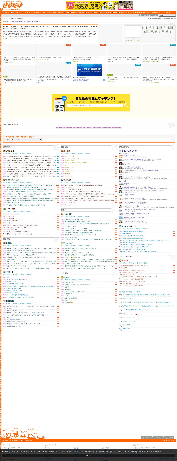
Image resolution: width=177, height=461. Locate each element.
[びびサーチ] (5, 12)
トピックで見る (131, 263)
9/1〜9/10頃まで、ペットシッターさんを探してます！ (19, 297)
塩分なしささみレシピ (127, 274)
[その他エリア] (166, 12)
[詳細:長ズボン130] (77, 128)
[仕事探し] (53, 12)
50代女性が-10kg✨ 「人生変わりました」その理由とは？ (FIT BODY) (24, 205)
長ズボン (65, 169)
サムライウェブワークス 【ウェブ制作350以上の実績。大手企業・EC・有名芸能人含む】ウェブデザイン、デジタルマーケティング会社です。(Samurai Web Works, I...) (29, 165)
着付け (6, 277)
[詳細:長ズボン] (81, 128)
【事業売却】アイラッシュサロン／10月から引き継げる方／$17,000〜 (81, 230)
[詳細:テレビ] (107, 128)
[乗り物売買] (73, 12)
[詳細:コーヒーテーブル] (61, 128)
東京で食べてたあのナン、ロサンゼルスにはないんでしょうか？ (138, 276)
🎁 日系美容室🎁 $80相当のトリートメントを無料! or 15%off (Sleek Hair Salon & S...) (28, 189)
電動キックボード (67, 160)
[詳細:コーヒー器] (117, 128)
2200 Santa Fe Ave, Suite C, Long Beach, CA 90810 (76, 232)
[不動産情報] (81, 12)
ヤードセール (8, 216)
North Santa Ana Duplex (69, 237)
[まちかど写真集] (122, 12)
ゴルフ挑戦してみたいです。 (12, 326)
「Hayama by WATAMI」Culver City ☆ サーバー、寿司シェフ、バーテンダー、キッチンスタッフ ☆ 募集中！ (30, 263)
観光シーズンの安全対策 (127, 242)
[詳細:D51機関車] (97, 128)
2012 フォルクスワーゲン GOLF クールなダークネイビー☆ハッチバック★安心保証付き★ (87, 200)
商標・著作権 (14, 440)
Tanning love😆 (67, 302)
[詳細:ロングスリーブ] (74, 128)
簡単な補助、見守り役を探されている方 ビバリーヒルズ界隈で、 (23, 323)
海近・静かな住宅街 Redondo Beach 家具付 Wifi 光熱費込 (78, 248)
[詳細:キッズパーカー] (84, 128)
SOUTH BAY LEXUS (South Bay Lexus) (15, 202)
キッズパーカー (67, 176)
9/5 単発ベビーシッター (11, 319)
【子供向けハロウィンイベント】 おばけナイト (17, 234)
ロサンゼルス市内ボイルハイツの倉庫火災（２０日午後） (136, 244)
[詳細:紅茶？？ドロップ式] (110, 128)
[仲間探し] (95, 12)
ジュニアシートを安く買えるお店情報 (131, 279)
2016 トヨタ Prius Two (69, 205)
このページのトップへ (168, 440)
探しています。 (9, 308)
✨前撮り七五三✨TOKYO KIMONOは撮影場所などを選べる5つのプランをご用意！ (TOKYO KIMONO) (30, 185)
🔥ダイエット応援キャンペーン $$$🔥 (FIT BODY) (18, 196)
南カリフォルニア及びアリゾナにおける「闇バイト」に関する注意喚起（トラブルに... (144, 240)
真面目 (64, 300)
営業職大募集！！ (9, 259)
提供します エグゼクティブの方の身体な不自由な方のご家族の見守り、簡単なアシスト (29, 286)
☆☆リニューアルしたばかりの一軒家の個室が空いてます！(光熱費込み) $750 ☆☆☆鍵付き (87, 261)
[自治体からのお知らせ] (16, 12)
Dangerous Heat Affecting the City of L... (131, 231)
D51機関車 (65, 173)
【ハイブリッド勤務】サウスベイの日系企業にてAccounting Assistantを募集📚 (26, 268)
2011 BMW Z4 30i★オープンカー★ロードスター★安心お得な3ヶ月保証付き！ (84, 196)
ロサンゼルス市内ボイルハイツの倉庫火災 (132, 249)
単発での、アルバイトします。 (13, 290)
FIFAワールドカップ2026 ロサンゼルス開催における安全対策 (137, 251)
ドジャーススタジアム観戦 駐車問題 (131, 285)
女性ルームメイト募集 (69, 250)
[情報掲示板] (60, 12)
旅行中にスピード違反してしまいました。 (132, 270)
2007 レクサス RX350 (68, 202)
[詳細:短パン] (104, 128)
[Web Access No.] (140, 12)
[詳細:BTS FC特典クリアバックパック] (120, 128)
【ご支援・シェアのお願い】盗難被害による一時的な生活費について (23, 312)
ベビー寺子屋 (8, 218)
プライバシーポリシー (26, 440)
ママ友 (64, 295)
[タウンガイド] (26, 12)
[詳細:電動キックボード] (64, 128)
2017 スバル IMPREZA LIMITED (71, 189)
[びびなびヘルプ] (148, 12)
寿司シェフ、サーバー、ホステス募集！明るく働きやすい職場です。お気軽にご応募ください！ (29, 252)
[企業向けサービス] (157, 12)
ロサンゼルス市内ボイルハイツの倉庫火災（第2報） (135, 247)
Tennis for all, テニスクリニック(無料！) (15, 227)
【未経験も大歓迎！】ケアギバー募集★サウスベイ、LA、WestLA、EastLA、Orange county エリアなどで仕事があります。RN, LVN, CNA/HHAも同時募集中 (30, 248)
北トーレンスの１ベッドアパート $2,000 (74, 228)
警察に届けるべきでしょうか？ (129, 283)
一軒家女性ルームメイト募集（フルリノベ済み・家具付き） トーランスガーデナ (85, 268)
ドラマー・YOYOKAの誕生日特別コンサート (17, 231)
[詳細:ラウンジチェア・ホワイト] (57, 128)
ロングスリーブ (67, 167)
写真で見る (23, 153)
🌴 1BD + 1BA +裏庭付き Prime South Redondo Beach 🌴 (78, 234)
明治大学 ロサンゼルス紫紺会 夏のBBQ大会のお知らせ (20, 225)
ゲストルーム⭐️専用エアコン (70, 257)
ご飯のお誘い (66, 293)
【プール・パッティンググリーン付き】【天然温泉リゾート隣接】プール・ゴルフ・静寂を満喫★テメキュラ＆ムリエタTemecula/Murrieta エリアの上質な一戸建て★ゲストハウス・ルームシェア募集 (88, 259)
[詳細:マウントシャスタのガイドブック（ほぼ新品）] (67, 128)
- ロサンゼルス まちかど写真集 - (133, 40)
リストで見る (6, 153)
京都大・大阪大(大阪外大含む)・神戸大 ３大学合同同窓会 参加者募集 (23, 315)
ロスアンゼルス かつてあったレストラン (132, 281)
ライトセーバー (67, 171)
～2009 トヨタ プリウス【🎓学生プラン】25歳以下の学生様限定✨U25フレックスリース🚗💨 (87, 194)
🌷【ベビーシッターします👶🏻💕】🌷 (15, 279)
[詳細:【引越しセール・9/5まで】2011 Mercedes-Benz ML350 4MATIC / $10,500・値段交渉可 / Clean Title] (71, 128)
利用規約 (5, 440)
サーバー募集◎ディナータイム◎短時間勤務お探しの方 (20, 250)
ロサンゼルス (20, 18)
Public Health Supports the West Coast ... (132, 238)
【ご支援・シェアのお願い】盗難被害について (75, 284)
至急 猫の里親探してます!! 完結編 (14, 321)
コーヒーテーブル (67, 156)
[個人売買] (66, 12)
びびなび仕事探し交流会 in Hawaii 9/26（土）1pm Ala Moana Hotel (21, 21)
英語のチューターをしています (13, 310)
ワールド (4, 18)
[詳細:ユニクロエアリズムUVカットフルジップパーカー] (87, 128)
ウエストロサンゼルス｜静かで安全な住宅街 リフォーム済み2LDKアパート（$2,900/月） (87, 239)
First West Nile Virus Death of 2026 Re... (131, 235)
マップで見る (15, 153)
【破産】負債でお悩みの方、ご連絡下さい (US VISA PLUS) (21, 187)
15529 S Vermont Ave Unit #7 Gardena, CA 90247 (76, 221)
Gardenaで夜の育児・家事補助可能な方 (15, 295)
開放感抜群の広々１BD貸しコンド (72, 219)
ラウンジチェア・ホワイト (70, 158)
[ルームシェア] (88, 12)
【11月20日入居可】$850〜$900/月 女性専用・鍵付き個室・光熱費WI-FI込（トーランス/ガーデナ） (88, 266)
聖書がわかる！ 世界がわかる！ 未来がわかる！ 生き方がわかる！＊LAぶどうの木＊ (29, 306)
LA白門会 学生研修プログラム (13, 220)
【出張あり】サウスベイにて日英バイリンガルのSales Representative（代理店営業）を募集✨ (29, 261)
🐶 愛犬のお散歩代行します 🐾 (13, 283)
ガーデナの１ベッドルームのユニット (73, 226)
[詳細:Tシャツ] (91, 128)
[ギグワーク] (130, 12)
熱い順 (138, 263)
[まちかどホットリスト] (36, 12)
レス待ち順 (144, 263)
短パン (64, 165)
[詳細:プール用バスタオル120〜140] (94, 128)
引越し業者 (8, 317)
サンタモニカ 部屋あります (70, 263)
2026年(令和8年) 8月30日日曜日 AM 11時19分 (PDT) (163, 18)
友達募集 (65, 287)
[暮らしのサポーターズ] (105, 12)
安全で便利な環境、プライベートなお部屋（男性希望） (77, 255)
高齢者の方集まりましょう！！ (129, 272)
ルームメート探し (67, 282)
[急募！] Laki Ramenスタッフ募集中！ (15, 266)
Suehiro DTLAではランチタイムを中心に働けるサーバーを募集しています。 (25, 257)
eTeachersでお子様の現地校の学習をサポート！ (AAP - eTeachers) (23, 191)
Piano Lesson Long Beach (12, 288)
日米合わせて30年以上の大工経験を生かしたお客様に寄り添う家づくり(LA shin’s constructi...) (26, 167)
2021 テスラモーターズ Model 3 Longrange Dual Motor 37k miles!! (80, 191)
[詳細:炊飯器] (114, 128)
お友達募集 (66, 289)
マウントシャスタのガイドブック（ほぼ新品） (75, 162)
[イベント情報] (46, 12)
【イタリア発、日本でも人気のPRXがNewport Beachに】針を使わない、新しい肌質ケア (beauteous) (28, 200)
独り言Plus (124, 268)
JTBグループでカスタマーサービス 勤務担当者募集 (18, 255)
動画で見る (30, 153)
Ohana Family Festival (11, 214)
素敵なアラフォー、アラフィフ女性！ (73, 291)
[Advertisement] (88, 421)
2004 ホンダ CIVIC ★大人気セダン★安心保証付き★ (77, 198)
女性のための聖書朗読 (69, 298)
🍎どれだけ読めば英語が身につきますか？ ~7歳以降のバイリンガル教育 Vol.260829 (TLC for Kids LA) (30, 198)
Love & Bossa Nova (10, 229)
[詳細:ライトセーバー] (101, 128)
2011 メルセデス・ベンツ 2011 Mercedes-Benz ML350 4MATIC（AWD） (82, 185)
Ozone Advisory (125, 233)
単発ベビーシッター (10, 281)
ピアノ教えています (10, 292)
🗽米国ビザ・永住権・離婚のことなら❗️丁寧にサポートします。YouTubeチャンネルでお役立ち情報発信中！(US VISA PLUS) (29, 160)
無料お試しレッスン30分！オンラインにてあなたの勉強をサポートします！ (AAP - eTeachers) (27, 194)
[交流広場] (114, 12)
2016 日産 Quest (67, 187)
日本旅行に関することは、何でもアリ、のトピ (133, 265)
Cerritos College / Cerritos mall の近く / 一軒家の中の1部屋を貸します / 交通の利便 (85, 223)
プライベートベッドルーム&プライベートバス (75, 252)
